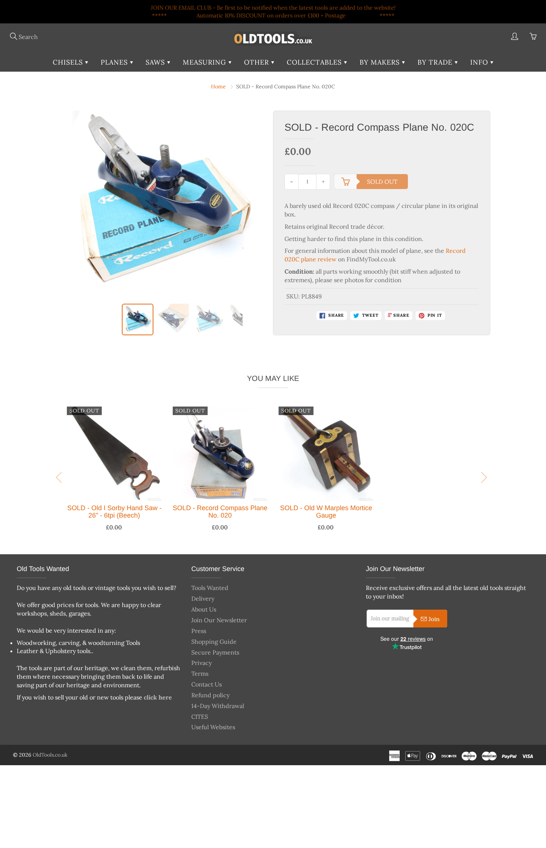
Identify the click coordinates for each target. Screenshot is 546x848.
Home (218, 86)
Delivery (202, 598)
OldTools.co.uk (50, 754)
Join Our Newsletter (219, 620)
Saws (156, 62)
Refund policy (210, 695)
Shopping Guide (214, 641)
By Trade (436, 62)
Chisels (69, 62)
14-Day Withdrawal (217, 706)
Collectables (315, 62)
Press (198, 631)
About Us (203, 609)
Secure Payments (215, 652)
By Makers (381, 62)
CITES (199, 716)
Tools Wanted (209, 587)
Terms (199, 673)
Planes (115, 62)
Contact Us (206, 684)
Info (480, 62)
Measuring (205, 62)
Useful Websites (213, 727)
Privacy (201, 662)
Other (257, 62)
